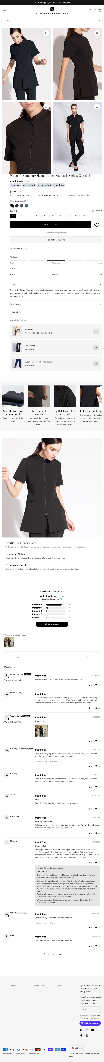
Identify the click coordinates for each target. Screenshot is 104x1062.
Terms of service (33, 1054)
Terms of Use (84, 1018)
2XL (61, 216)
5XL (84, 216)
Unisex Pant (30, 346)
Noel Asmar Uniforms (82, 1053)
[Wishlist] (95, 10)
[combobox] (52, 20)
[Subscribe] (97, 1009)
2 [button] (48, 954)
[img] (40, 676)
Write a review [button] (52, 624)
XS (21, 216)
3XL (68, 216)
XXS (13, 216)
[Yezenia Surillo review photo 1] (41, 730)
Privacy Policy (94, 1018)
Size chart (98, 211)
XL (54, 216)
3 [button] (53, 954)
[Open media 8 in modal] (46, 107)
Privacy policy (20, 1054)
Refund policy (7, 1054)
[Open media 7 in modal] (97, 33)
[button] (4, 10)
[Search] (99, 20)
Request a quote (55, 240)
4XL (76, 216)
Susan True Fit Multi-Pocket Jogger (40, 362)
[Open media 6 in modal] (46, 33)
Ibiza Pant (29, 329)
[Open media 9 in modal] (97, 107)
